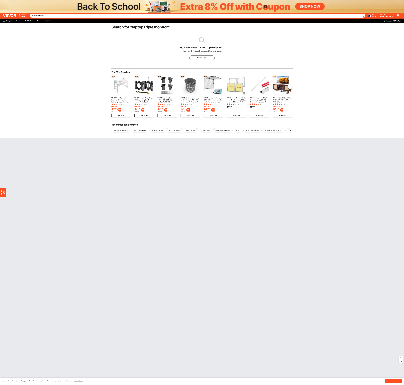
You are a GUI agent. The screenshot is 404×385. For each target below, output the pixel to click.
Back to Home (202, 58)
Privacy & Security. (78, 381)
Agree (393, 381)
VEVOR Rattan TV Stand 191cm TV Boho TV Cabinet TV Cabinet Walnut (282, 100)
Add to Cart (121, 115)
